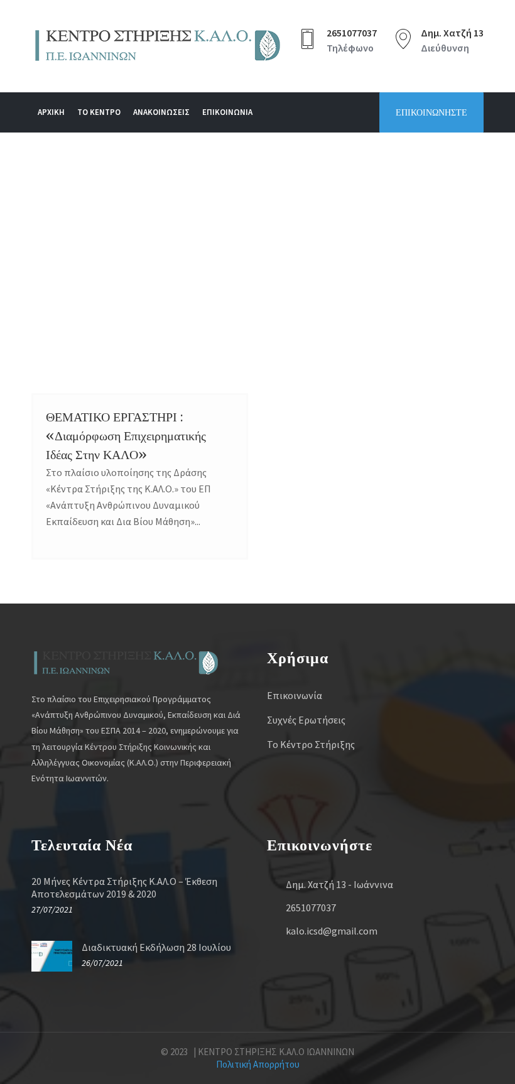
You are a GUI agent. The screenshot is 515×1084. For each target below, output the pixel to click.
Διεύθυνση (445, 47)
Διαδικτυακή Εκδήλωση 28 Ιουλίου (156, 947)
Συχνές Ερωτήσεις (306, 719)
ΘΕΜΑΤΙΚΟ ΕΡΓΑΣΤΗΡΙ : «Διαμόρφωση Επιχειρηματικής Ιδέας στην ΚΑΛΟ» (126, 435)
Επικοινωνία (294, 695)
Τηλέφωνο (350, 47)
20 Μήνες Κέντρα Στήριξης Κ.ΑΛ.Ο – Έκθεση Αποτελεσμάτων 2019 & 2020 (124, 887)
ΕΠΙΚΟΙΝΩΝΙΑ (227, 112)
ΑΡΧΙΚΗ (51, 112)
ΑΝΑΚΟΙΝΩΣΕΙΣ (161, 112)
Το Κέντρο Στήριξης (311, 744)
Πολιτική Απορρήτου (258, 1064)
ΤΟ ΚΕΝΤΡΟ (99, 112)
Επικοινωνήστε (431, 112)
